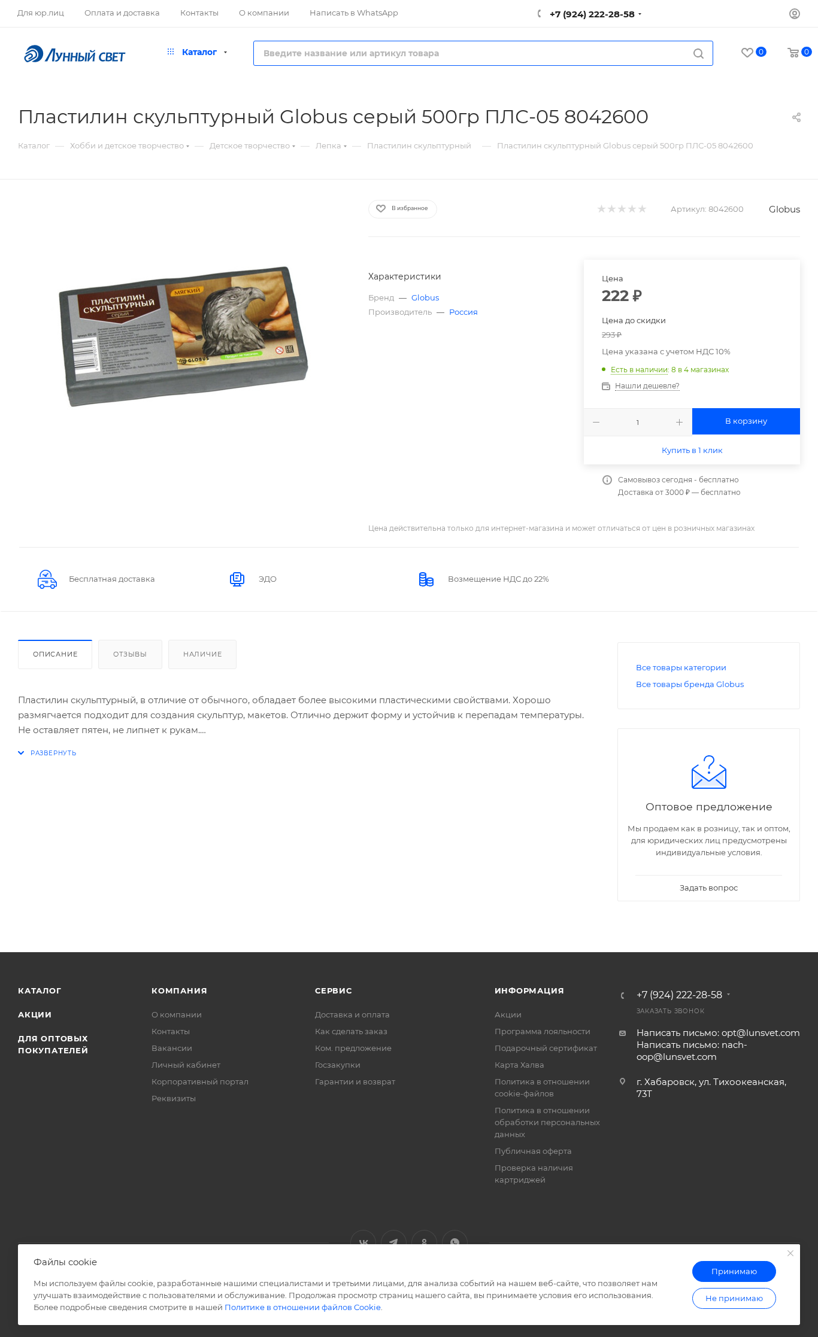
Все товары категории (681, 667)
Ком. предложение (353, 1048)
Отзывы (130, 654)
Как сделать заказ (351, 1031)
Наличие (202, 654)
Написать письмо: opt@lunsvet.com (718, 1032)
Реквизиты (174, 1098)
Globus (784, 209)
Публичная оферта (533, 1151)
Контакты (171, 1031)
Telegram (394, 1243)
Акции (35, 1014)
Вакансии (172, 1048)
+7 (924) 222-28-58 (591, 14)
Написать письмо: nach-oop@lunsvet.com (692, 1050)
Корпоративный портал (200, 1081)
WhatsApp (455, 1243)
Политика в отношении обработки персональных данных (547, 1122)
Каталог (40, 990)
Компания (179, 990)
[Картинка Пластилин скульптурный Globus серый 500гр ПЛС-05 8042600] (182, 334)
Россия (463, 312)
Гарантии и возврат (355, 1081)
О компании (177, 1014)
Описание (55, 654)
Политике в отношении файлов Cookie (303, 1307)
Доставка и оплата (352, 1014)
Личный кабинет (186, 1064)
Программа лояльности (542, 1031)
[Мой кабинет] (794, 15)
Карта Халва (519, 1064)
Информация (530, 990)
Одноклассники (424, 1243)
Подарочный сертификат (546, 1048)
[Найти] (698, 53)
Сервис (333, 990)
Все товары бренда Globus (690, 684)
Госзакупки (337, 1064)
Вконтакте (363, 1243)
